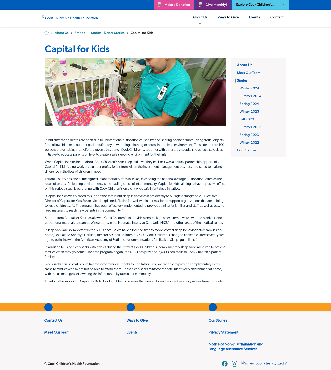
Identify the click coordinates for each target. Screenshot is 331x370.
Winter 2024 (249, 88)
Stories (242, 80)
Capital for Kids (77, 48)
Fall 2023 (247, 119)
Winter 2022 (249, 142)
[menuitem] (200, 18)
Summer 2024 (250, 96)
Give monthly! (216, 5)
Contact (277, 17)
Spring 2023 (249, 135)
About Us (244, 65)
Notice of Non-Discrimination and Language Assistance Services (236, 346)
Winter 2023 (249, 111)
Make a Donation (177, 5)
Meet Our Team (248, 73)
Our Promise (246, 150)
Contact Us (53, 320)
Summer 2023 (250, 127)
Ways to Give (137, 320)
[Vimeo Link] (264, 364)
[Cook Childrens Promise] (72, 18)
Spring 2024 (249, 104)
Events (132, 332)
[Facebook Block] (225, 364)
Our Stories (218, 320)
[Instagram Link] (234, 364)
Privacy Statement (223, 332)
